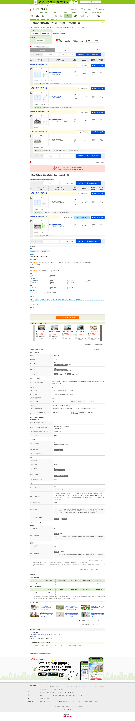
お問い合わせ (68, 706)
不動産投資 (81, 645)
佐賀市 (31, 634)
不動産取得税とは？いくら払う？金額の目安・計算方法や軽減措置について (71, 607)
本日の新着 (46, 299)
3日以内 (62, 299)
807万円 (99, 583)
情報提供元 (88, 686)
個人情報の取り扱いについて (46, 689)
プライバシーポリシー (56, 706)
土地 (61, 645)
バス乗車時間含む (36, 264)
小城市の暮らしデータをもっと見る (90, 569)
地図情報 (96, 701)
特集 (41, 701)
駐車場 (69, 692)
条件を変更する (40, 40)
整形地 (89, 280)
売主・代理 (53, 287)
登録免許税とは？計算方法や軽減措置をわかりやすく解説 (97, 607)
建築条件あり (56, 270)
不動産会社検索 (61, 701)
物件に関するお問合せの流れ (79, 686)
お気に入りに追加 (68, 54)
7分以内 (61, 262)
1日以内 (55, 299)
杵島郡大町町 (41, 634)
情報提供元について (34, 653)
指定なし (35, 262)
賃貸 (65, 645)
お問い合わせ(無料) (98, 65)
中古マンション (51, 695)
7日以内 (70, 299)
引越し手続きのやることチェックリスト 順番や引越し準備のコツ (46, 614)
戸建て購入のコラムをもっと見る (89, 620)
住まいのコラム (81, 701)
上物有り (53, 275)
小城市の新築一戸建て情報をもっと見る (93, 344)
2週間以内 (78, 299)
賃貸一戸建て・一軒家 (54, 692)
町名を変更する (46, 33)
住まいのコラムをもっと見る (90, 624)
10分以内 (69, 262)
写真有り (34, 292)
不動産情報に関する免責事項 (45, 653)
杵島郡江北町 (49, 634)
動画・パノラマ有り (51, 292)
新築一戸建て (58, 695)
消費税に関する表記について (59, 689)
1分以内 (44, 262)
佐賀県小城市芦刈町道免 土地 (38, 193)
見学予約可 (35, 304)
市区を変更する (35, 33)
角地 (52, 280)
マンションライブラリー (52, 701)
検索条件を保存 (79, 41)
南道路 (71, 280)
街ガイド (74, 701)
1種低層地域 (35, 280)
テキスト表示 (42, 50)
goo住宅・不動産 (32, 685)
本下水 (52, 282)
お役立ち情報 (31, 701)
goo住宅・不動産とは (44, 686)
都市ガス (71, 282)
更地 (33, 275)
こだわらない (36, 299)
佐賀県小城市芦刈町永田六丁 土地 (40, 111)
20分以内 (87, 262)
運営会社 (81, 706)
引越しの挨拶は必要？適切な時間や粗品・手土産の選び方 (97, 614)
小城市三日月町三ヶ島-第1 (80, 331)
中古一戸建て (54, 645)
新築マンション (43, 695)
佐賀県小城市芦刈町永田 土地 (38, 64)
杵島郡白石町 (57, 634)
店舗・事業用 (46, 692)
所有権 (34, 287)
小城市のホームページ (99, 349)
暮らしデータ (69, 701)
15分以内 (78, 262)
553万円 (49, 592)
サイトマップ (75, 706)
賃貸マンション (63, 692)
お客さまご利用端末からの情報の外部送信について (61, 686)
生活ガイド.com (102, 560)
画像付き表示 (67, 50)
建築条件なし (45, 270)
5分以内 (52, 262)
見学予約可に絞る (64, 40)
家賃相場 (73, 692)
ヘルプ (63, 706)
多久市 (35, 634)
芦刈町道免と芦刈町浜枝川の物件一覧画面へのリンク (42, 179)
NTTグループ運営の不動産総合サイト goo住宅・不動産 (42, 5)
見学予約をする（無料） (83, 217)
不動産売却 (42, 698)
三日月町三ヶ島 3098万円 (54, 331)
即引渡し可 (72, 287)
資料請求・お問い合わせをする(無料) (89, 54)
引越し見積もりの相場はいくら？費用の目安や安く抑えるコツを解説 (71, 614)
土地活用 (48, 698)
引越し (44, 701)
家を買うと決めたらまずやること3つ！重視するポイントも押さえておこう (46, 607)
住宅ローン (80, 695)
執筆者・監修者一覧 (89, 701)
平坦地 (34, 282)
